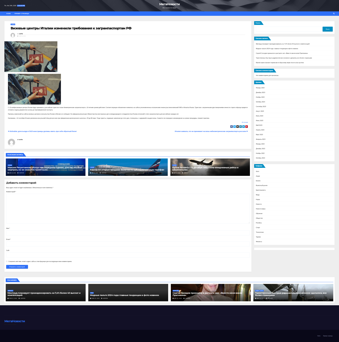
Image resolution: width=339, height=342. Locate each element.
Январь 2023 (260, 144)
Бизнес (258, 181)
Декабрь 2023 (260, 92)
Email (8, 239)
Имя (8, 228)
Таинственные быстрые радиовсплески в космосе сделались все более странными (284, 58)
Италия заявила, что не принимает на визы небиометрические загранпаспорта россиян (210, 131)
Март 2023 (259, 134)
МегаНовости (169, 4)
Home (8, 13)
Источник (245, 122)
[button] (334, 13)
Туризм (13, 24)
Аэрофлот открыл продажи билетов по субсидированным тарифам (127, 169)
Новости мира (260, 209)
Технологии (260, 232)
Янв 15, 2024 (13, 298)
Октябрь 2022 (260, 158)
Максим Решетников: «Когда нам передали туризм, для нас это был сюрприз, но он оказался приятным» (45, 168)
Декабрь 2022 (260, 148)
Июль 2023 (259, 116)
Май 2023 (259, 125)
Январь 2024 (260, 88)
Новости (259, 204)
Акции (258, 176)
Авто (257, 171)
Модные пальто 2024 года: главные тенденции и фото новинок (277, 48)
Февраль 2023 (260, 139)
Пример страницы (21, 13)
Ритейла (259, 223)
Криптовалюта (261, 190)
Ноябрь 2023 (260, 97)
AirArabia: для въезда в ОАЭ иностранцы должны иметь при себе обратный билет (43, 131)
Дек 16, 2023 (178, 298)
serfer (21, 34)
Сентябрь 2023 (261, 106)
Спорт (258, 227)
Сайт (7, 250)
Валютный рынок (261, 185)
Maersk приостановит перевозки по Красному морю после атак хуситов (280, 62)
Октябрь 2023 (260, 102)
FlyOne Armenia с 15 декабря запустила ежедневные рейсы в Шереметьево (205, 168)
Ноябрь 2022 (260, 153)
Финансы (259, 241)
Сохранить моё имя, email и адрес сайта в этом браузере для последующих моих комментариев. (40, 261)
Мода (258, 195)
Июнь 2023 (259, 120)
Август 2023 (260, 111)
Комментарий (11, 191)
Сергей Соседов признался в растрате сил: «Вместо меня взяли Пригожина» (282, 53)
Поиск (257, 23)
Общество (259, 218)
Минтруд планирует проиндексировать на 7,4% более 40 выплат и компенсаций (283, 44)
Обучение (259, 213)
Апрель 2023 (260, 130)
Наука (258, 199)
